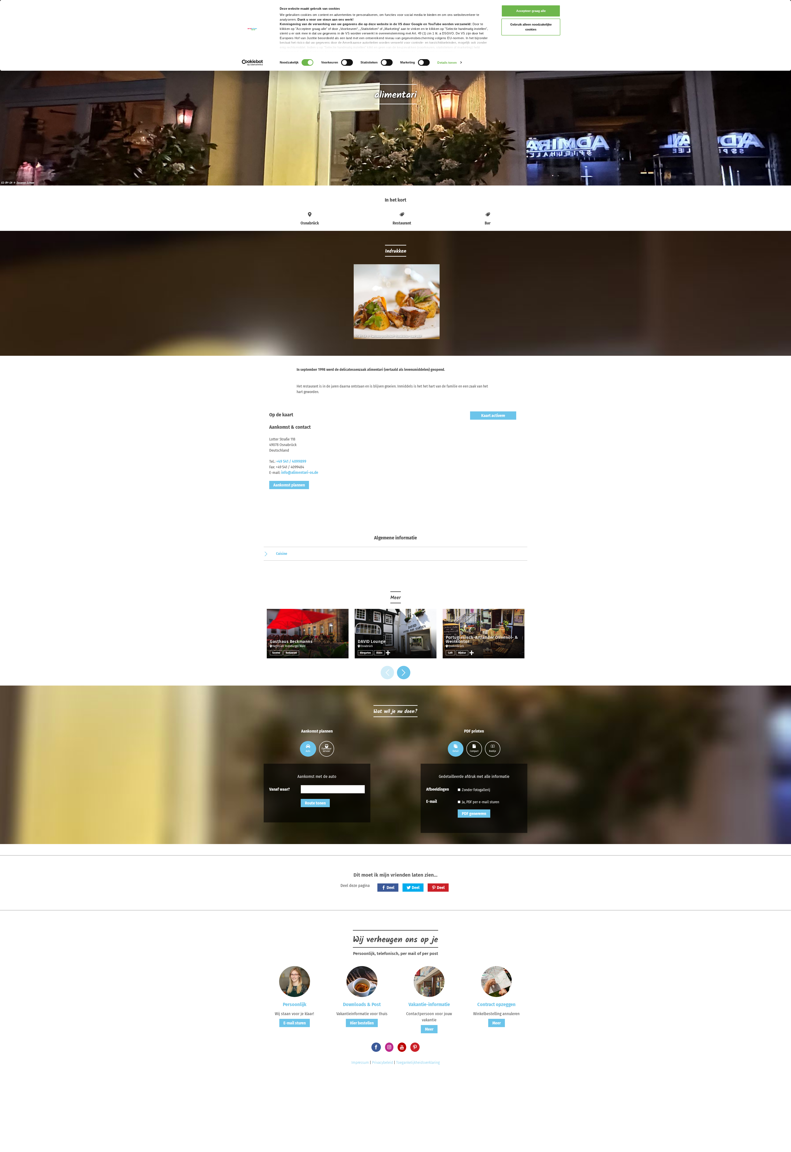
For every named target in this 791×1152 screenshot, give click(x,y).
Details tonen (446, 62)
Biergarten (365, 652)
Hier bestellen (362, 1022)
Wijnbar (462, 652)
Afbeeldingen (437, 789)
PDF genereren (474, 813)
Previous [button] (387, 672)
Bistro (379, 652)
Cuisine (281, 553)
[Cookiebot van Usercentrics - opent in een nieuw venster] (252, 63)
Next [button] (403, 672)
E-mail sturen (294, 1022)
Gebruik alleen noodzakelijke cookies (531, 27)
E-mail (431, 801)
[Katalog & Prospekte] (361, 981)
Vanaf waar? (279, 789)
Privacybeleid (382, 1062)
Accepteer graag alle (531, 11)
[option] (396, 303)
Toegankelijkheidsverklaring (418, 1062)
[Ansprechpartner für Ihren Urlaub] (429, 981)
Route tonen (315, 803)
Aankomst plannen (289, 485)
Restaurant (291, 652)
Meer (429, 1029)
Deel (390, 887)
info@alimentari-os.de (299, 472)
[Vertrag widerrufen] (496, 981)
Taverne (276, 652)
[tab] (308, 749)
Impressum (360, 1062)
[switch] (347, 62)
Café (450, 652)
